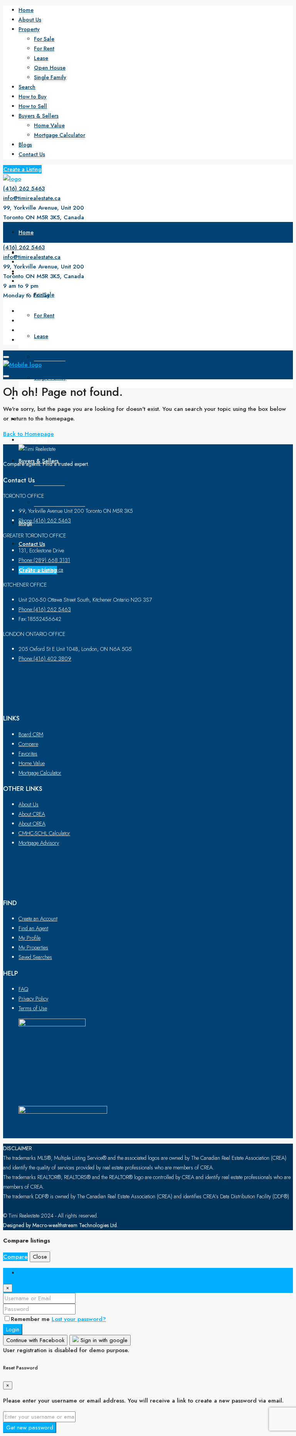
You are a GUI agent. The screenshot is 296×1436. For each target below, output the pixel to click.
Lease (41, 58)
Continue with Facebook (35, 1340)
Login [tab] (25, 1272)
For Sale (44, 39)
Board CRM (30, 734)
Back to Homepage (28, 434)
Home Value (49, 125)
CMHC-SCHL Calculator (44, 833)
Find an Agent (33, 928)
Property (29, 29)
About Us (29, 19)
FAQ (23, 989)
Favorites (27, 753)
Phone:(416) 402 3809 (44, 658)
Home (26, 10)
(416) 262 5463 (24, 188)
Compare (28, 744)
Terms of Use (32, 1008)
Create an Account (37, 918)
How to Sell (32, 106)
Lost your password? (79, 1319)
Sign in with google (103, 1340)
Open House (50, 68)
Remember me (31, 1319)
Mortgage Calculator (59, 135)
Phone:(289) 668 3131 (44, 560)
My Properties (33, 947)
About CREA (31, 814)
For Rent (44, 48)
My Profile (29, 938)
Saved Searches (35, 957)
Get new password (29, 1427)
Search (26, 87)
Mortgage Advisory (38, 843)
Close (40, 1257)
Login (12, 1329)
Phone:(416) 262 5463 (44, 520)
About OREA (31, 823)
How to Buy (32, 96)
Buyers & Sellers (38, 116)
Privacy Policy (33, 998)
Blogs (25, 144)
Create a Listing (22, 169)
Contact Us (31, 154)
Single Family (50, 77)
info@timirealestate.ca (32, 198)
